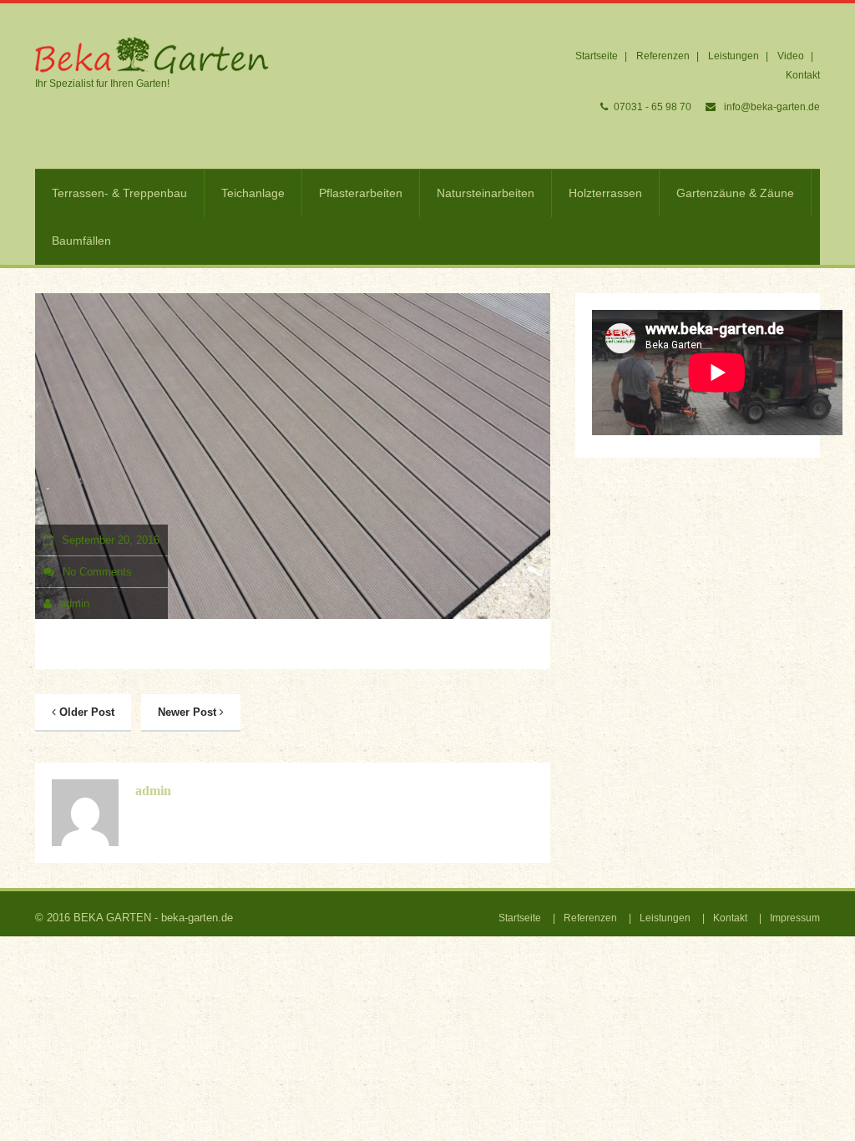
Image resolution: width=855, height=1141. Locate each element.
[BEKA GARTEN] (152, 55)
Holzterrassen (605, 193)
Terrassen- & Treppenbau (119, 193)
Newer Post (189, 712)
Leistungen (733, 56)
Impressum (795, 918)
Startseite (596, 56)
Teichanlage (253, 193)
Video (790, 56)
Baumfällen (81, 240)
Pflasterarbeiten (360, 193)
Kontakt (803, 75)
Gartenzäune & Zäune (735, 193)
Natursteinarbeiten (485, 193)
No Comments (97, 571)
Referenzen (663, 56)
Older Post (85, 712)
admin (74, 603)
